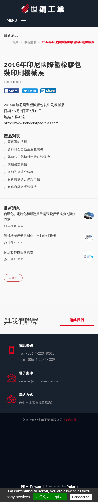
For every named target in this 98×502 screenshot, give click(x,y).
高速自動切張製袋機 (22, 187)
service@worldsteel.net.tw (38, 381)
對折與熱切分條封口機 (24, 179)
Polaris (72, 486)
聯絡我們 (77, 320)
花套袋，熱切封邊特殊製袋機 (29, 157)
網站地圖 (70, 420)
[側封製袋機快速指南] (89, 256)
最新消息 (30, 42)
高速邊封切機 (17, 142)
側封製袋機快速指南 (18, 252)
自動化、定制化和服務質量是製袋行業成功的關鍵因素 (40, 216)
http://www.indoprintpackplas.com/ (32, 123)
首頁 (15, 42)
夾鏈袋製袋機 (17, 164)
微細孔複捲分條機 (21, 172)
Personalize (80, 497)
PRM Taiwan (31, 486)
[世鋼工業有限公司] (49, 8)
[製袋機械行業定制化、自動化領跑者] (89, 237)
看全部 (13, 277)
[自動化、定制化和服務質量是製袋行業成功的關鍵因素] (89, 215)
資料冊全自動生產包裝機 (25, 149)
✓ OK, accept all (49, 497)
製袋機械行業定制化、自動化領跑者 (30, 236)
